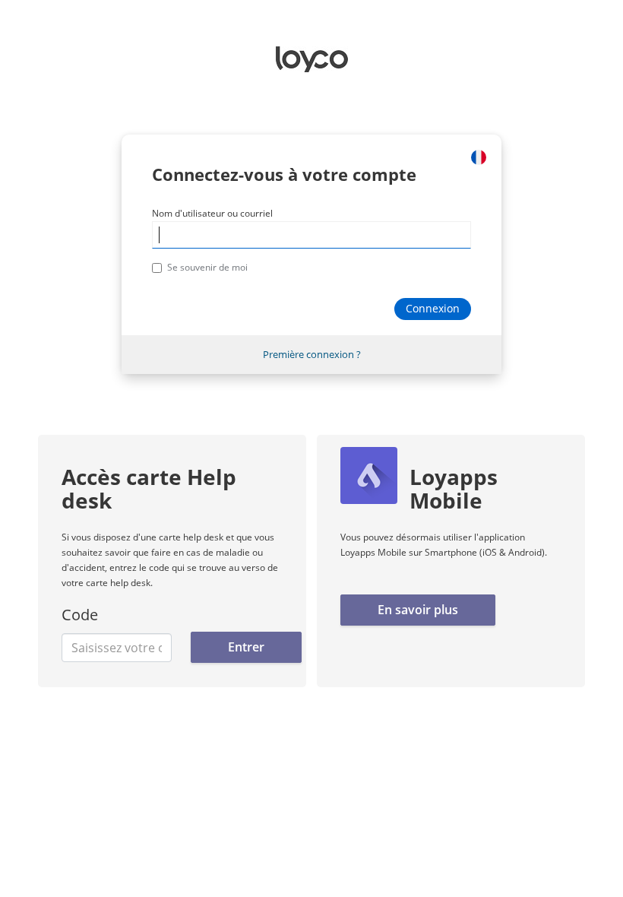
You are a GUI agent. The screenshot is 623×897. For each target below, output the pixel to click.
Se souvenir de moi (207, 267)
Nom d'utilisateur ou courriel (212, 213)
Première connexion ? (312, 354)
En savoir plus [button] (418, 609)
